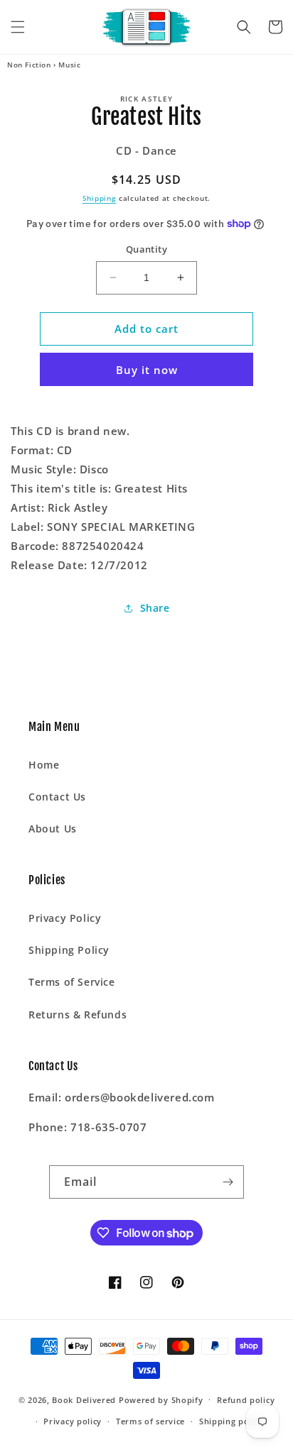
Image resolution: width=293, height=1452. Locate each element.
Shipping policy (231, 1421)
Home (43, 764)
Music (69, 65)
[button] (17, 27)
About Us (52, 828)
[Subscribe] (227, 1182)
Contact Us (57, 796)
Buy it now (147, 370)
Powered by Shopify (161, 1399)
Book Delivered (84, 1399)
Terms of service (150, 1421)
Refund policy (246, 1400)
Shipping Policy (69, 950)
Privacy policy (72, 1421)
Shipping (99, 198)
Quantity (146, 249)
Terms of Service (71, 982)
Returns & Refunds (77, 1014)
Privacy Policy (64, 918)
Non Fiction (29, 65)
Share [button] (155, 608)
